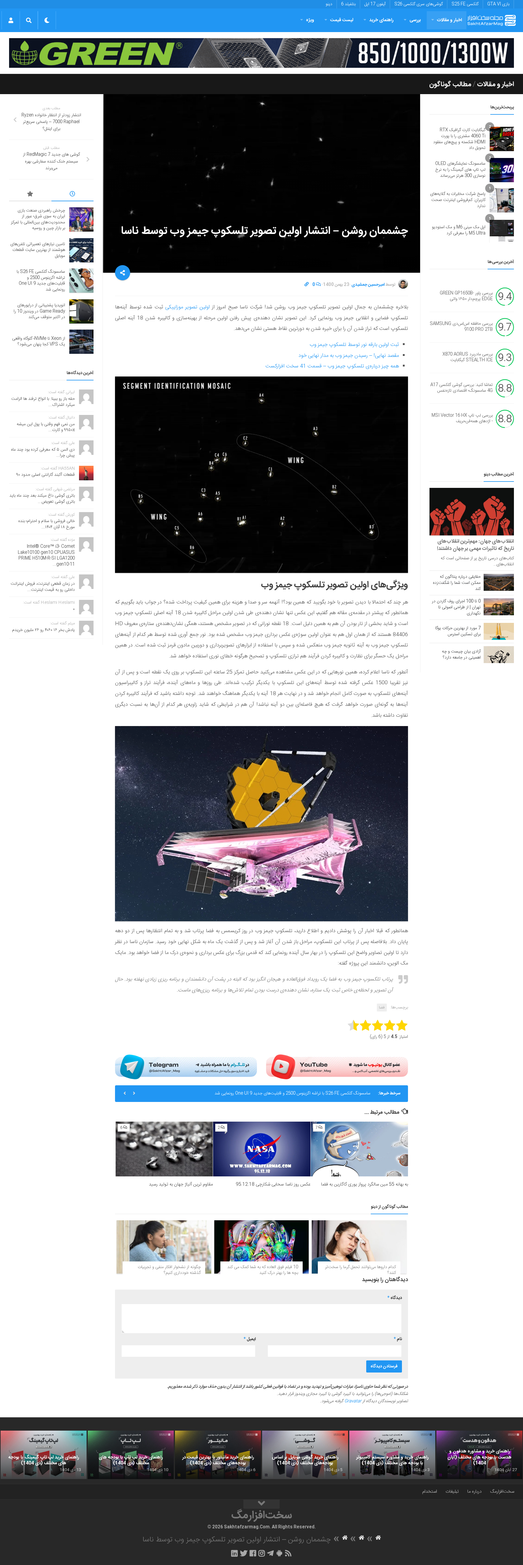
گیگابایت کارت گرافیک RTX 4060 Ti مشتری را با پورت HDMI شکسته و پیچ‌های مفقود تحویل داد (459, 139)
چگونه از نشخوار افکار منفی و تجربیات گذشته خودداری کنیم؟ (169, 1270)
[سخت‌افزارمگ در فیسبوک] (253, 1553)
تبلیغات (452, 1491)
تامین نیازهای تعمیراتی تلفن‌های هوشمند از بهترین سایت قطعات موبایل (37, 250)
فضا (382, 1007)
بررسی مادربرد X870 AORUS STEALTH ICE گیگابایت (467, 357)
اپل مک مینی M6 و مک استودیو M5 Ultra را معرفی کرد (458, 230)
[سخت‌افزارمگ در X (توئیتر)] (243, 1553)
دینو (329, 4)
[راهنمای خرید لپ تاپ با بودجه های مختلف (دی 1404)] (131, 1455)
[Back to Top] (261, 1504)
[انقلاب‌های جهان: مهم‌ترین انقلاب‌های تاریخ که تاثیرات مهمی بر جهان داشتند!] (471, 511)
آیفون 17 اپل (375, 4)
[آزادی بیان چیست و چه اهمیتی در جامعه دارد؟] (499, 654)
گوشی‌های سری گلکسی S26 (418, 4)
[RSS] (288, 1553)
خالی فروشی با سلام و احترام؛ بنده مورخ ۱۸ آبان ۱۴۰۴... (46, 524)
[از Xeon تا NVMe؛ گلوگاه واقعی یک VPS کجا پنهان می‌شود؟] (81, 342)
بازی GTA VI (498, 4)
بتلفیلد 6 (348, 4)
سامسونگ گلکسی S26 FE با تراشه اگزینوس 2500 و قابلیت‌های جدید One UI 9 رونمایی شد (292, 1090)
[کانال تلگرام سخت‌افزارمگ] (270, 1553)
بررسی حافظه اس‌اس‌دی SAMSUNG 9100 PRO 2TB (461, 327)
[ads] (261, 53)
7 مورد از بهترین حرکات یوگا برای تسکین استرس (458, 631)
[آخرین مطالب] (72, 195)
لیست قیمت (341, 20)
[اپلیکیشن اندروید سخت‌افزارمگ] (279, 1553)
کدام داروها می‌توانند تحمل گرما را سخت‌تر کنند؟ (360, 1270)
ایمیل (250, 1339)
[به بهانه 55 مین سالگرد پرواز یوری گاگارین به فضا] (359, 1149)
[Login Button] (11, 20)
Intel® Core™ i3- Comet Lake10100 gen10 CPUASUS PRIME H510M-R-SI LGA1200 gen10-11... (46, 555)
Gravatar (352, 1401)
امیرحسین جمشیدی (368, 284)
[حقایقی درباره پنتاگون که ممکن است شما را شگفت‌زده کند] (499, 582)
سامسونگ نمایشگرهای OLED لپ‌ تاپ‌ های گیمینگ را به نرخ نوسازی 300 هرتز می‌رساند (460, 169)
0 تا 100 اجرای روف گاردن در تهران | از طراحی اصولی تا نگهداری (456, 607)
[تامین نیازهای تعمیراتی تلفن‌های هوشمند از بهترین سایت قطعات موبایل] (81, 250)
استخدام (429, 1491)
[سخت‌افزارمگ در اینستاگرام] (261, 1553)
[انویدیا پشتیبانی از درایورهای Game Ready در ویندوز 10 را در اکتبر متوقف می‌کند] (81, 311)
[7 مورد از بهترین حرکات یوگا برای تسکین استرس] (499, 631)
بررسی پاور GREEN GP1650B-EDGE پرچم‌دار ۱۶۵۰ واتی (466, 296)
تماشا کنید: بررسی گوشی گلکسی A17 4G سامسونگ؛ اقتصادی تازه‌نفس (461, 388)
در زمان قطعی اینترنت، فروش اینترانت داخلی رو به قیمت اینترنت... (43, 586)
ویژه (310, 20)
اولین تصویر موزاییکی (187, 307)
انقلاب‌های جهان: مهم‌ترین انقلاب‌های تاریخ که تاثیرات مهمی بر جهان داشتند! (475, 545)
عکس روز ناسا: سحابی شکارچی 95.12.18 (273, 1184)
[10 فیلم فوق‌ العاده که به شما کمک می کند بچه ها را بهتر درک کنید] (261, 1247)
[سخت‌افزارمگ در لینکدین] (234, 1553)
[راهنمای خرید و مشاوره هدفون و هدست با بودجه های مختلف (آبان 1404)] (479, 1455)
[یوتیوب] (337, 1066)
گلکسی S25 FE (465, 4)
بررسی (415, 20)
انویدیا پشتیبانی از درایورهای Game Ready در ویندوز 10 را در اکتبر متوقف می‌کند (39, 311)
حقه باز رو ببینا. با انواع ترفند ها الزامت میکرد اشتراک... (43, 402)
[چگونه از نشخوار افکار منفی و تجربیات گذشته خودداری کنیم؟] (164, 1247)
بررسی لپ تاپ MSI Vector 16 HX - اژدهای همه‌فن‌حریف (462, 418)
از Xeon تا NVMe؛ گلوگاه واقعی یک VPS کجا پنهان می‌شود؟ (38, 341)
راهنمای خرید (381, 20)
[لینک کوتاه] (306, 284)
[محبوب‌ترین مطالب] (30, 195)
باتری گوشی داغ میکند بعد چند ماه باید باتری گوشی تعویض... (42, 498)
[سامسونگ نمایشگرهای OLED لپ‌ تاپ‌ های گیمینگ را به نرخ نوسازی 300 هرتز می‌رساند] (502, 170)
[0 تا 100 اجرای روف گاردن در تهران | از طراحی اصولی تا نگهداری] (499, 606)
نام (398, 1339)
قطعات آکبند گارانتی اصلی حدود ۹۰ (45, 474)
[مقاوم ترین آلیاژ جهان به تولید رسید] (164, 1149)
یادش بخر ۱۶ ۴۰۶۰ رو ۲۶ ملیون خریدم (43, 630)
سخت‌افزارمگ (502, 1491)
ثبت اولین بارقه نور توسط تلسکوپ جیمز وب (354, 344)
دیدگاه (394, 1298)
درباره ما (474, 1491)
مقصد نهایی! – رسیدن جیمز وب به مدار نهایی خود (348, 355)
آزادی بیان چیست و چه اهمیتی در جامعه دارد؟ (461, 654)
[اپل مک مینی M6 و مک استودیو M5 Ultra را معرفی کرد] (502, 231)
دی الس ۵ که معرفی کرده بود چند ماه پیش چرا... (43, 452)
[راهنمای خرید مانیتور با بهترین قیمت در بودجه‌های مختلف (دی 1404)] (218, 1455)
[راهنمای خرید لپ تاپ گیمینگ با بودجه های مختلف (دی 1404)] (44, 1455)
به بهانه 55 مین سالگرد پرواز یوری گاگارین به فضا (364, 1184)
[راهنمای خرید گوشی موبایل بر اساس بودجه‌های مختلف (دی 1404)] (305, 1455)
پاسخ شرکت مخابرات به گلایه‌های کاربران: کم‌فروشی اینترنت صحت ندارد (457, 199)
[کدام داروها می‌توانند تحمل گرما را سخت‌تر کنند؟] (359, 1247)
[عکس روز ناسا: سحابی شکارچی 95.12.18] (261, 1149)
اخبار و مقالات (449, 20)
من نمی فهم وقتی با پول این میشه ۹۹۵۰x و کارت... (46, 427)
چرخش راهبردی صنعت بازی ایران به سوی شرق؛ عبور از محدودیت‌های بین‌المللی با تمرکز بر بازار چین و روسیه (38, 219)
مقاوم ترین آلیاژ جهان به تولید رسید (181, 1184)
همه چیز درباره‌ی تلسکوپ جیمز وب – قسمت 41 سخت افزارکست (332, 366)
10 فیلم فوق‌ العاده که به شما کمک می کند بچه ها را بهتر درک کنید (262, 1270)
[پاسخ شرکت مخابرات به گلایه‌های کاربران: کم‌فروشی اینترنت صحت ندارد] (502, 200)
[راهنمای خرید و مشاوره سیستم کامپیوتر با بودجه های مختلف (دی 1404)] (392, 1455)
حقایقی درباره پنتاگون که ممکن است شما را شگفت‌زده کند (457, 583)
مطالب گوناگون (450, 84)
